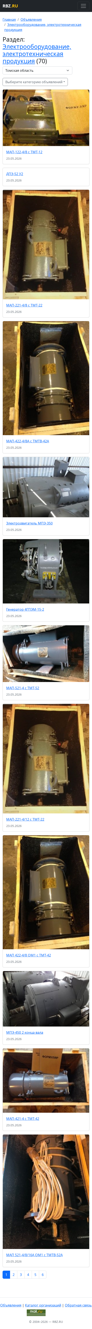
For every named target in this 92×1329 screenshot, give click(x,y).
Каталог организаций (43, 1305)
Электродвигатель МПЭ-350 (29, 523)
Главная (9, 19)
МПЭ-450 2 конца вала (24, 1032)
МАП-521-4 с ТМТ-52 (22, 688)
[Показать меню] (83, 6)
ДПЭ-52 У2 (14, 174)
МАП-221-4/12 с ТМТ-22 (25, 819)
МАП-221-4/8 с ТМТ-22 (24, 305)
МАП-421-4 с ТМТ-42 (22, 1118)
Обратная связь (78, 1305)
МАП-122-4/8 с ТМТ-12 (24, 152)
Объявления (31, 19)
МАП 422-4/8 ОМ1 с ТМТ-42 (28, 955)
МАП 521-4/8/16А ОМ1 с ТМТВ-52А (34, 1255)
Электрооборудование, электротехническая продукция (37, 53)
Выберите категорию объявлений (33, 82)
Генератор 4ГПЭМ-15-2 (25, 609)
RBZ (10, 6)
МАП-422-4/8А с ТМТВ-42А (27, 441)
